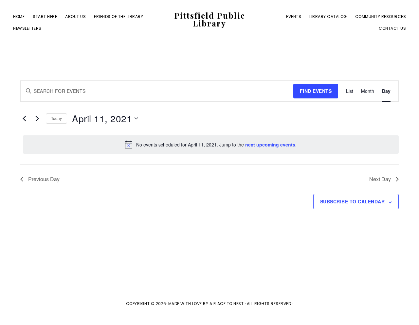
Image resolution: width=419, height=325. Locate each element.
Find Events (316, 91)
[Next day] (37, 118)
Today (56, 118)
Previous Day (44, 179)
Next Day (380, 179)
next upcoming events (270, 144)
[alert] (211, 144)
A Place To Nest (227, 303)
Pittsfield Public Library (209, 19)
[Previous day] (24, 118)
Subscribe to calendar (352, 201)
